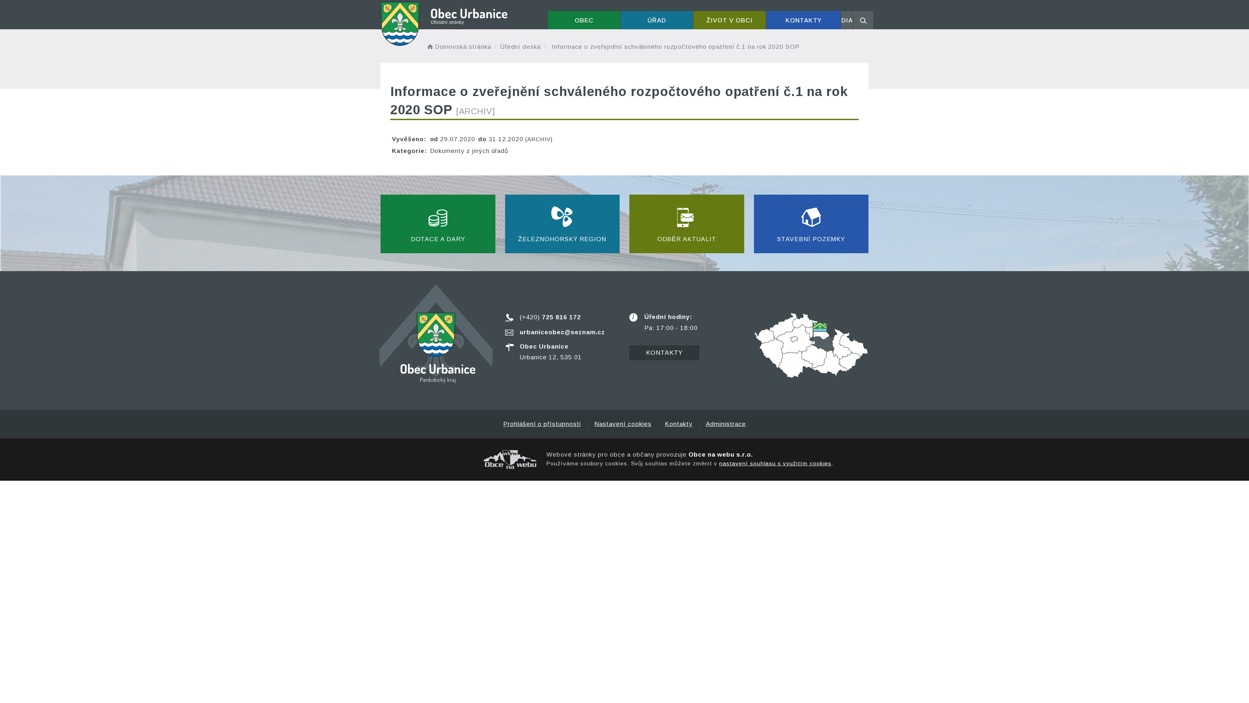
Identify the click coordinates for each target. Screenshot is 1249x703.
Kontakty (804, 20)
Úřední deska (520, 46)
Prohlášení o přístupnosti (542, 423)
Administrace (726, 423)
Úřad (657, 20)
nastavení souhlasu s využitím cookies (775, 463)
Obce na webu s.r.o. (721, 454)
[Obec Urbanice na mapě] (811, 345)
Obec (584, 20)
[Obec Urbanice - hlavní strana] (444, 23)
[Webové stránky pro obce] (459, 459)
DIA (847, 20)
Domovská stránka (463, 46)
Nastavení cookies (622, 423)
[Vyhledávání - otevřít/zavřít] (863, 20)
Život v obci (729, 20)
